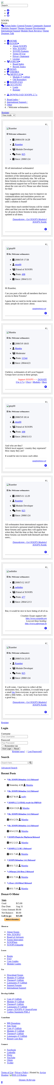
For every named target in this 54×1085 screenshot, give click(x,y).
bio (13, 692)
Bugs (44, 382)
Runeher (19, 144)
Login (15, 87)
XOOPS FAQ (16, 82)
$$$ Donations (13, 1023)
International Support (10, 31)
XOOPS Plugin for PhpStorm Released (24, 837)
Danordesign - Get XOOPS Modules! (30, 219)
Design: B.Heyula (27, 1080)
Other (9, 104)
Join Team (11, 1026)
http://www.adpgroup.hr (36, 623)
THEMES (14, 72)
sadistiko (19, 587)
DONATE (42, 379)
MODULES (16, 74)
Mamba (18, 348)
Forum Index (10, 25)
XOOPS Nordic (40, 222)
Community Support (41, 25)
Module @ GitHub (21, 77)
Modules (36, 382)
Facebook (11, 1050)
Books (10, 956)
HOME (13, 41)
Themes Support (24, 28)
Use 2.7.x (20, 382)
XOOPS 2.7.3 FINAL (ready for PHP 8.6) (24, 802)
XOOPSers (12, 942)
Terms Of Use (19, 54)
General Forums (24, 25)
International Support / (17, 102)
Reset (16, 749)
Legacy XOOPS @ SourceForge (22, 1009)
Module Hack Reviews (31, 31)
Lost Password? (35, 751)
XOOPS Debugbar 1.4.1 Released (21, 860)
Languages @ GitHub (17, 983)
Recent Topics (19, 66)
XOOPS (13, 43)
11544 (24, 358)
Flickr (9, 1055)
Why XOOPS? (19, 48)
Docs (28, 382)
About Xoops (13, 932)
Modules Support (9, 28)
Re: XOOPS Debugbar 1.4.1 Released (23, 779)
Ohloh (10, 1060)
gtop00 (18, 264)
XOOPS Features (21, 51)
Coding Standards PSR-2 (18, 1012)
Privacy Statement (21, 56)
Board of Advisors (15, 937)
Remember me (11, 746)
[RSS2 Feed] (18, 1075)
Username (5, 733)
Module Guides (14, 964)
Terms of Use (7, 1072)
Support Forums (14, 985)
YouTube (11, 1057)
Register (16, 90)
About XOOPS (20, 46)
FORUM (14, 61)
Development (39, 28)
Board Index (18, 64)
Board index (12, 99)
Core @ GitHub (14, 999)
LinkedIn (11, 1052)
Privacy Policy (21, 1072)
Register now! (18, 751)
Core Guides (12, 961)
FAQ (9, 958)
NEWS (12, 69)
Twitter (10, 1063)
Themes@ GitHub (15, 980)
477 (23, 597)
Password (5, 740)
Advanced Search (9, 768)
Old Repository (20, 79)
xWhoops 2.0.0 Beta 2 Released (21, 871)
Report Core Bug (15, 1038)
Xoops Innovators (15, 939)
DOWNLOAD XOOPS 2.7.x (23, 94)
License (16, 59)
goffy (23, 796)
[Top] (45, 229)
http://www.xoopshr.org (36, 618)
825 (23, 154)
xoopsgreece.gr (39, 308)
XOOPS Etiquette (15, 945)
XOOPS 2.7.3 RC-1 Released (19, 848)
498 (23, 274)
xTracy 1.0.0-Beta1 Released (20, 883)
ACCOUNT (16, 84)
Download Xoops (15, 975)
